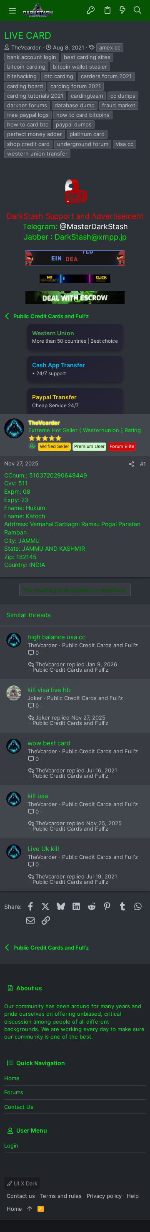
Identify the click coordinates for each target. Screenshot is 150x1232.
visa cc (124, 144)
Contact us (18, 1106)
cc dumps (122, 95)
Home (12, 1078)
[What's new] (122, 10)
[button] (12, 10)
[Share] (131, 464)
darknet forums (27, 105)
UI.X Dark (25, 1183)
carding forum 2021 (75, 86)
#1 (143, 463)
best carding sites (87, 57)
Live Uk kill (43, 849)
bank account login (31, 57)
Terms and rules (61, 1195)
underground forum (82, 144)
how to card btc (27, 124)
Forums (13, 1092)
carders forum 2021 (106, 76)
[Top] (30, 1208)
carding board (25, 86)
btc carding (58, 76)
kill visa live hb (49, 690)
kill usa (38, 796)
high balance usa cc (56, 637)
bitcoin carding (26, 66)
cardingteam (87, 95)
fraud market (118, 105)
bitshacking (22, 76)
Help (133, 1195)
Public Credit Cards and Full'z (100, 645)
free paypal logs (28, 114)
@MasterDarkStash (94, 226)
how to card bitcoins (83, 114)
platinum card (87, 134)
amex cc (109, 47)
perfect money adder (34, 134)
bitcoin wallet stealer (80, 66)
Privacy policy (104, 1195)
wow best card (49, 743)
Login (11, 1145)
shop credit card (28, 144)
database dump (75, 105)
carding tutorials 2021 (35, 95)
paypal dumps (74, 124)
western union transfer (37, 153)
